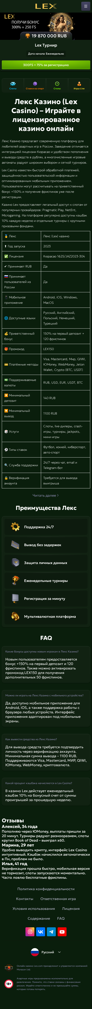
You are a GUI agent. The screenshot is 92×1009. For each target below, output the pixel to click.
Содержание (39, 918)
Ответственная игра (58, 898)
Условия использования (34, 908)
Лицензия (71, 908)
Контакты (24, 898)
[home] (46, 6)
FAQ (61, 918)
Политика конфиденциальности (46, 889)
